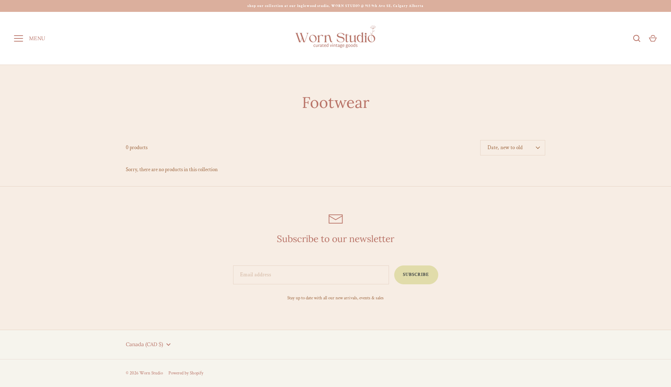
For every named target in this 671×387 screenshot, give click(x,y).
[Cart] (653, 38)
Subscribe (416, 275)
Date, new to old (505, 147)
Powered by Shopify (185, 373)
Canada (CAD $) (144, 344)
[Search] (636, 38)
